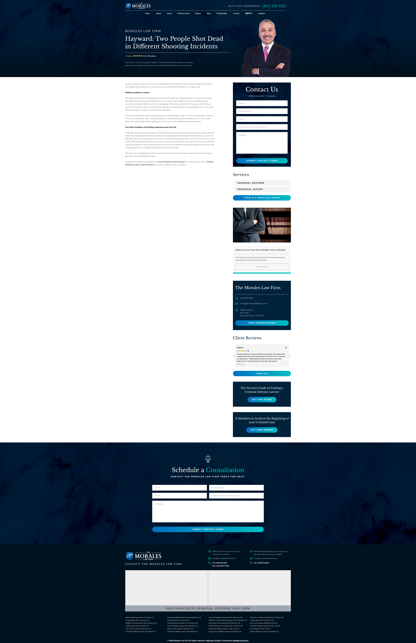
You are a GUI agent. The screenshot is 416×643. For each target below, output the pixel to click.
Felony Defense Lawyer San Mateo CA (264, 631)
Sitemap (209, 641)
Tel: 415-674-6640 (261, 563)
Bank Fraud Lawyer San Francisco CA (140, 617)
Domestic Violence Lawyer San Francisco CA (267, 617)
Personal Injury (250, 189)
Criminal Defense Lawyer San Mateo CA (141, 631)
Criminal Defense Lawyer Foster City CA (265, 626)
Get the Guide (262, 399)
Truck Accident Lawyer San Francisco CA (182, 626)
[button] (289, 356)
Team (169, 13)
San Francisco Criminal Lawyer (171, 162)
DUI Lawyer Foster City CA (260, 629)
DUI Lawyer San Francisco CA (178, 620)
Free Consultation (261, 323)
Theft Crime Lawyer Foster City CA (180, 629)
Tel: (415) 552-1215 (219, 563)
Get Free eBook (262, 430)
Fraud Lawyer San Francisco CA (262, 620)
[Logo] (143, 556)
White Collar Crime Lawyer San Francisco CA (226, 626)
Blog (208, 13)
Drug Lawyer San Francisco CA (137, 620)
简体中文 (248, 13)
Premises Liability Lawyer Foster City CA (224, 629)
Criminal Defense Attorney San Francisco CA (225, 617)
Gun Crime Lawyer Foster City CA (138, 629)
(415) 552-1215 (274, 6)
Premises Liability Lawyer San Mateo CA (182, 631)
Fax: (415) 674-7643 (220, 566)
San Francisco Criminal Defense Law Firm (208, 608)
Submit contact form (261, 160)
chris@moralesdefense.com (253, 303)
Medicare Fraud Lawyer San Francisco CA (141, 623)
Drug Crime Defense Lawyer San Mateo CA (225, 631)
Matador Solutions (241, 641)
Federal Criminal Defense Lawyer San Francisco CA (228, 620)
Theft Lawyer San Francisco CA (137, 626)
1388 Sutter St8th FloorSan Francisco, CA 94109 (252, 313)
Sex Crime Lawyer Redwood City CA (263, 623)
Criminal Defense (251, 183)
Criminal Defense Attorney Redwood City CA (184, 617)
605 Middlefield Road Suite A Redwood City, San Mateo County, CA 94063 (270, 552)
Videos (198, 13)
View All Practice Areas (262, 198)
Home (147, 13)
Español (261, 13)
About (158, 13)
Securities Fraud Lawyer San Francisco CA (224, 623)
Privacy (218, 641)
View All (262, 373)
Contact (236, 13)
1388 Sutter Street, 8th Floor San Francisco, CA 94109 (225, 552)
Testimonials (221, 13)
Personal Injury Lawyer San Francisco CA (182, 623)
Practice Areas (183, 13)
